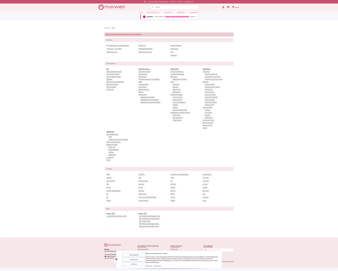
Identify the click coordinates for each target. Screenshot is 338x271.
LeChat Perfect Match (113, 74)
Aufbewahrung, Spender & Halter (180, 112)
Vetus (204, 200)
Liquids (205, 128)
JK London (206, 181)
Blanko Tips (111, 147)
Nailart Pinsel (177, 89)
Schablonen (109, 157)
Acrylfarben (206, 71)
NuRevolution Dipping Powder (115, 82)
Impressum (173, 55)
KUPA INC (173, 184)
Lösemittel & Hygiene (179, 102)
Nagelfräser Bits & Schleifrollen (150, 99)
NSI (107, 194)
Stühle (140, 82)
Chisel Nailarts (207, 174)
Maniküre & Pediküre (176, 94)
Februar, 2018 (110, 213)
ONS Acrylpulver (111, 87)
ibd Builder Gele (209, 105)
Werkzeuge (173, 76)
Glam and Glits (110, 181)
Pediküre (175, 107)
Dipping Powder (207, 107)
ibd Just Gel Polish (210, 94)
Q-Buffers (206, 197)
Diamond (207, 110)
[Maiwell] (112, 7)
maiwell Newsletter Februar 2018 (116, 216)
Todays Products (143, 200)
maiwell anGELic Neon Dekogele (118, 139)
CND (139, 177)
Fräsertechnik (142, 94)
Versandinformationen (145, 52)
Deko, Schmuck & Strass (113, 142)
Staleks (108, 200)
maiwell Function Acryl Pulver (214, 79)
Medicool (141, 190)
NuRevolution (209, 117)
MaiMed (172, 187)
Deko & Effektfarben (112, 134)
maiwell (205, 187)
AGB (171, 52)
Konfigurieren (134, 259)
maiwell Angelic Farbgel (113, 76)
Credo (172, 177)
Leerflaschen (176, 115)
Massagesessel (142, 74)
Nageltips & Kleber (111, 144)
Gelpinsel (175, 87)
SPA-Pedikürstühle (144, 221)
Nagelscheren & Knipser (180, 79)
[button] (223, 7)
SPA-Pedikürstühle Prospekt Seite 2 (149, 216)
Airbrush (140, 92)
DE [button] (145, 1)
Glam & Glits (208, 112)
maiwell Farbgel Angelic (113, 190)
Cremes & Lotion (177, 97)
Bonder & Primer (207, 125)
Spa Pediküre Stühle (144, 71)
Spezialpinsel (177, 92)
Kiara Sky (207, 115)
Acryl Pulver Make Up (211, 74)
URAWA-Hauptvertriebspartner (177, 17)
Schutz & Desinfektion (177, 71)
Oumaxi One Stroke (208, 120)
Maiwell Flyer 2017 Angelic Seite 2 (149, 223)
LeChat (140, 187)
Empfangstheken (143, 84)
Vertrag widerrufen (175, 45)
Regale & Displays (143, 89)
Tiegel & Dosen (177, 120)
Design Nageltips (113, 149)
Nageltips (109, 79)
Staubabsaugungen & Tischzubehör (149, 79)
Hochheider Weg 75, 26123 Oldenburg (158, 1)
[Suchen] (152, 7)
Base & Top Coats (208, 122)
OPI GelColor (209, 89)
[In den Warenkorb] (205, 250)
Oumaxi (172, 197)
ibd (171, 181)
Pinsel (172, 82)
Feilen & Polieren (177, 99)
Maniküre (175, 105)
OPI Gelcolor (110, 89)
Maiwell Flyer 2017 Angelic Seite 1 (149, 226)
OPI (107, 197)
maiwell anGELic (210, 84)
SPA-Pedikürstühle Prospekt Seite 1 (149, 218)
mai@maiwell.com (189, 1)
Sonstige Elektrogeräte (177, 74)
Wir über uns (142, 45)
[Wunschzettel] (228, 7)
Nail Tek (172, 190)
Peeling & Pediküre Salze (180, 110)
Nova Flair (206, 190)
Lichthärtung (142, 87)
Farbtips (110, 152)
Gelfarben (206, 82)
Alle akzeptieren (134, 255)
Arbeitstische (142, 76)
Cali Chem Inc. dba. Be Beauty (179, 174)
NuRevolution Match (112, 84)
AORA (110, 137)
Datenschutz (174, 48)
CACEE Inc (141, 174)
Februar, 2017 (142, 213)
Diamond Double (210, 99)
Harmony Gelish (209, 92)
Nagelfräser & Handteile (148, 97)
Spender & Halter (178, 117)
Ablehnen (134, 264)
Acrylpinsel (176, 84)
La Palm (205, 184)
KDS (107, 184)
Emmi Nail (206, 177)
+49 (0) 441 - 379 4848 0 (176, 1)
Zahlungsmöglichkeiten (145, 48)
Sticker (108, 160)
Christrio (109, 177)
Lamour (108, 187)
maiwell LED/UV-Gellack (212, 87)
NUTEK (172, 194)
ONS (204, 194)
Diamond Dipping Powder (114, 71)
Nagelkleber (112, 155)
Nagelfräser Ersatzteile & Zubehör (150, 102)
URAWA (172, 200)
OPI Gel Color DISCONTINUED (147, 197)
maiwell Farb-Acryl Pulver (212, 76)
